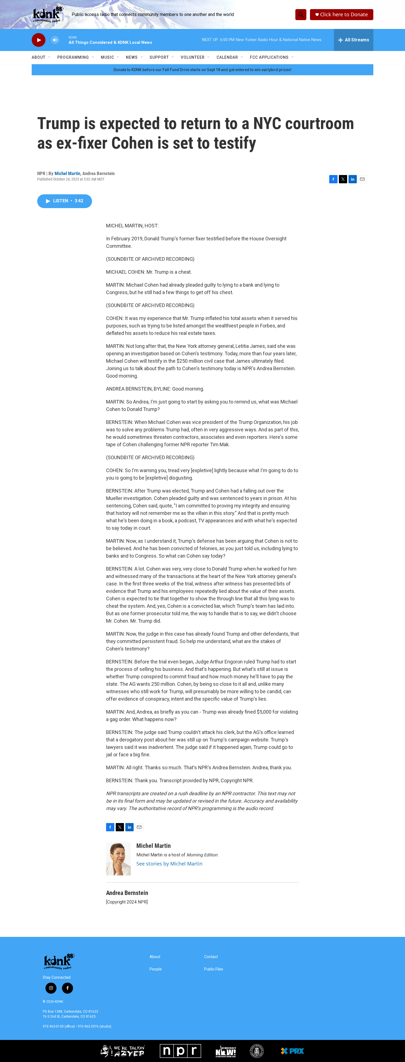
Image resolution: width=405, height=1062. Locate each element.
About (38, 57)
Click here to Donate (344, 14)
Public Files (213, 969)
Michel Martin (67, 173)
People (156, 969)
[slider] (64, 40)
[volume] (55, 40)
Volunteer (193, 57)
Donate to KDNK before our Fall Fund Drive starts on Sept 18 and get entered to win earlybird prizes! (202, 70)
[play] (38, 40)
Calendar (227, 57)
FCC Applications (269, 57)
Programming (73, 57)
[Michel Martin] (118, 858)
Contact (211, 957)
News (132, 57)
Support (159, 57)
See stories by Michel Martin (169, 863)
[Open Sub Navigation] (49, 57)
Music (107, 57)
